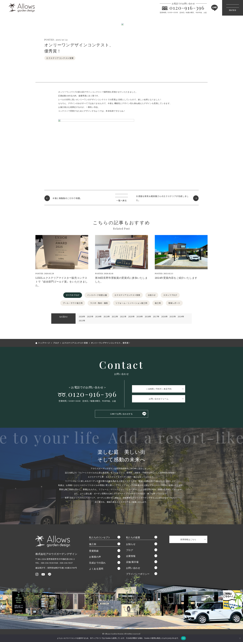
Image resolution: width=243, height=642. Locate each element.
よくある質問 (96, 568)
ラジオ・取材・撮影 (99, 303)
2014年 (181, 316)
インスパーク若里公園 (97, 295)
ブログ (129, 550)
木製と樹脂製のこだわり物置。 (67, 198)
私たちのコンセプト (99, 537)
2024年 (98, 316)
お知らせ (152, 295)
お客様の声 (95, 556)
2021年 (123, 316)
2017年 (156, 316)
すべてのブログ (72, 295)
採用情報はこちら (188, 539)
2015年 (172, 316)
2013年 (82, 320)
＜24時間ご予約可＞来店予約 (159, 389)
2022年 (115, 316)
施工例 (158, 303)
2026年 (82, 316)
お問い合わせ (133, 567)
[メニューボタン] (232, 8)
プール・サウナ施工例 (73, 303)
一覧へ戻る (121, 200)
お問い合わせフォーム (158, 398)
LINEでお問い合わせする (121, 414)
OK (183, 638)
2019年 (139, 316)
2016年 (164, 316)
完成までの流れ (97, 562)
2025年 (90, 316)
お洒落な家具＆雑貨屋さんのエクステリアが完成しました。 (162, 198)
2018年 (148, 316)
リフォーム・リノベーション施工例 (131, 303)
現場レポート (174, 303)
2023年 (107, 316)
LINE (214, 8)
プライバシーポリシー (138, 573)
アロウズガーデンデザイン (22, 8)
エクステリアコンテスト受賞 (127, 295)
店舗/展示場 (132, 561)
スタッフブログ (170, 295)
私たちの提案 (133, 537)
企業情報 (131, 555)
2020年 (131, 316)
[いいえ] (240, 638)
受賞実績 (94, 550)
